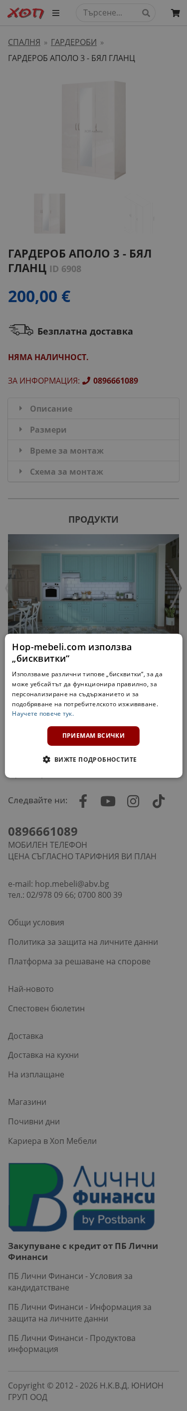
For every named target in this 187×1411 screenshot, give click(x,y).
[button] (93, 759)
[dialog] (93, 705)
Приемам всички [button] (93, 735)
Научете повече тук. (43, 713)
